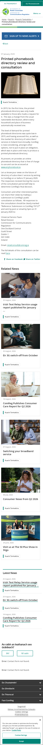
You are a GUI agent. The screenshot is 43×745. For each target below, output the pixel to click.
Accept (21, 741)
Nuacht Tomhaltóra (10, 102)
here (8, 253)
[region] (21, 731)
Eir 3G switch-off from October (20, 355)
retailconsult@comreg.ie (18, 245)
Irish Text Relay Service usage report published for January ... (20, 307)
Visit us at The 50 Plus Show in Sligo (20, 548)
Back (6, 43)
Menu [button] (35, 13)
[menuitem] (10, 3)
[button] (21, 36)
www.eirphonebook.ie (11, 167)
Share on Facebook (14, 259)
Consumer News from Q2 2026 (20, 499)
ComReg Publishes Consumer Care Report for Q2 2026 (20, 405)
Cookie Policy (16, 730)
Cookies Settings (21, 712)
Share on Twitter (32, 259)
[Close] (40, 720)
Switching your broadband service (18, 453)
